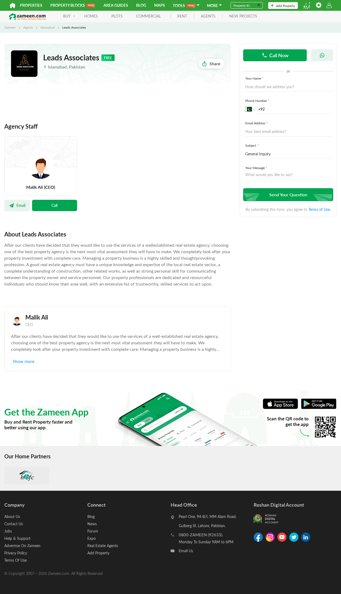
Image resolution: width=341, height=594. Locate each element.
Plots (117, 16)
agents (208, 16)
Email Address (256, 123)
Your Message (256, 167)
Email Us (186, 550)
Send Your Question (288, 194)
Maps (159, 5)
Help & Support (17, 538)
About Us (12, 516)
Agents (28, 27)
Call (54, 205)
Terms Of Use (15, 560)
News (92, 523)
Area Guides (116, 5)
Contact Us (13, 523)
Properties (31, 5)
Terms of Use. (319, 209)
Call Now (278, 55)
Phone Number (257, 100)
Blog (141, 5)
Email (20, 205)
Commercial (148, 16)
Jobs (8, 531)
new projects (243, 16)
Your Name (254, 78)
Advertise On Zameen (22, 545)
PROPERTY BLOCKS (67, 5)
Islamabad (47, 27)
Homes (91, 16)
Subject (252, 145)
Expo (91, 538)
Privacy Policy (15, 552)
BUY (67, 16)
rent (182, 16)
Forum (92, 531)
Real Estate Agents (102, 545)
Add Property (285, 6)
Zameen (10, 27)
